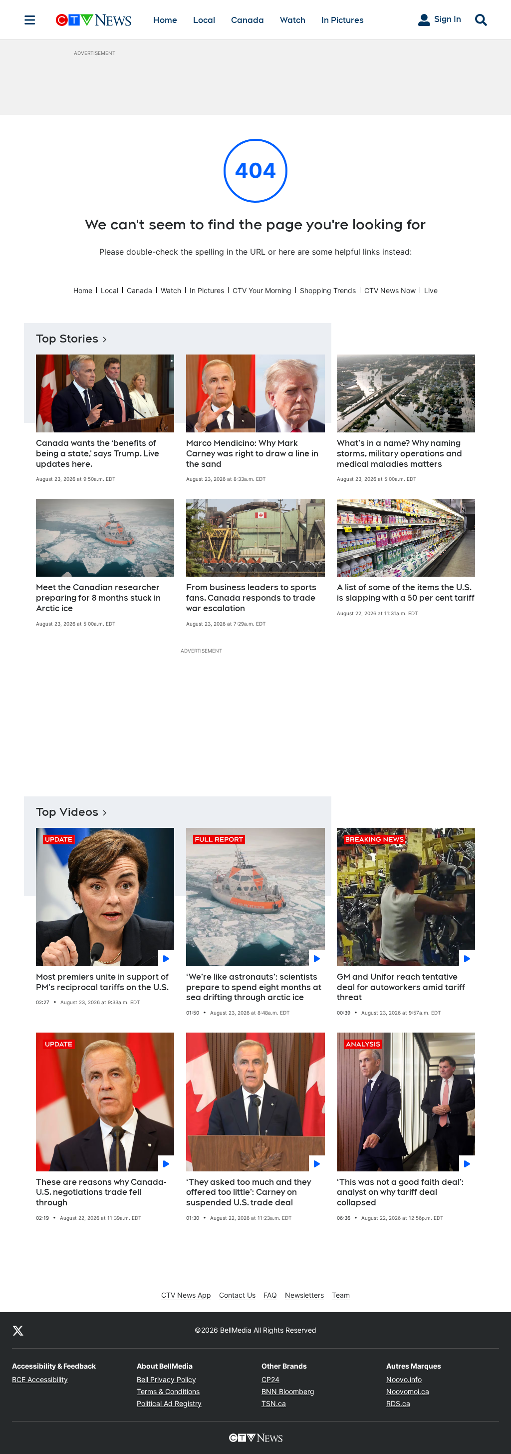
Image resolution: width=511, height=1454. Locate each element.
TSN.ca (273, 1403)
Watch (292, 20)
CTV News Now (390, 290)
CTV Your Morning (262, 290)
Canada (247, 20)
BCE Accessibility (40, 1379)
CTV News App (186, 1295)
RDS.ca (398, 1403)
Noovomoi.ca (407, 1391)
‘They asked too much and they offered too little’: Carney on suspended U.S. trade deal (248, 1192)
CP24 (270, 1379)
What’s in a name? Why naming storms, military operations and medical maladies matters (399, 453)
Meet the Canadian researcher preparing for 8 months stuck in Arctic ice (98, 598)
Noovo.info (404, 1379)
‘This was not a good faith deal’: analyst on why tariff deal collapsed (400, 1192)
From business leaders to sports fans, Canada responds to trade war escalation (251, 598)
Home (165, 20)
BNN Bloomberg (287, 1391)
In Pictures (342, 20)
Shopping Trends (328, 290)
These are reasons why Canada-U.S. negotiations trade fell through (101, 1192)
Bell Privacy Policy (166, 1379)
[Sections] (30, 20)
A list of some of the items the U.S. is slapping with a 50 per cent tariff (406, 593)
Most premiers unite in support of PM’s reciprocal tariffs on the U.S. (102, 982)
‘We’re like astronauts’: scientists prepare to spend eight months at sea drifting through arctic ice (253, 987)
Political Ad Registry (169, 1403)
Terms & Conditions (168, 1391)
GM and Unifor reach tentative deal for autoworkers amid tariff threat (401, 987)
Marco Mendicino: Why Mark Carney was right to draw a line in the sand (252, 453)
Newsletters (304, 1295)
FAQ (270, 1295)
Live (431, 290)
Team (341, 1295)
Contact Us (237, 1295)
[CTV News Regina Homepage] (93, 20)
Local (204, 20)
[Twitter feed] (18, 1330)
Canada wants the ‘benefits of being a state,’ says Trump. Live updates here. (97, 453)
